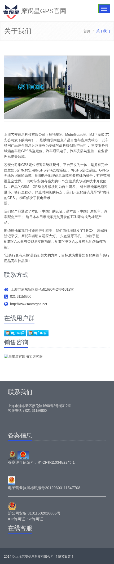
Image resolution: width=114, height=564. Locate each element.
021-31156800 (20, 297)
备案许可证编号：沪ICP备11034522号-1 (41, 462)
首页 (87, 31)
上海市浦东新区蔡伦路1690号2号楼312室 (42, 289)
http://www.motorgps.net (28, 304)
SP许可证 (35, 519)
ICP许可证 (16, 519)
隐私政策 (64, 556)
